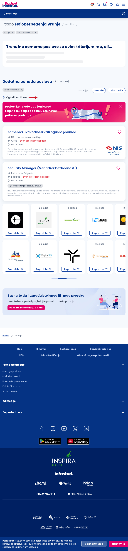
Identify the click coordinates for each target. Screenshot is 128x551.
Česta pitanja (68, 349)
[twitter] (75, 429)
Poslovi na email (11, 376)
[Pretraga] (99, 4)
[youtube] (64, 429)
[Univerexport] (53, 221)
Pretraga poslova (11, 371)
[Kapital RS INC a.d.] (25, 257)
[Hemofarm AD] (81, 257)
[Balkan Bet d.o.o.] (109, 221)
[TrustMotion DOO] (53, 257)
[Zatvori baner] (120, 106)
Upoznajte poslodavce (14, 381)
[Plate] (105, 4)
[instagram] (53, 429)
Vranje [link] (18, 335)
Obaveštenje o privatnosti (93, 355)
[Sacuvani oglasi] (111, 4)
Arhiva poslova (10, 391)
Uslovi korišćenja (50, 355)
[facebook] (42, 429)
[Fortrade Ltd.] (81, 221)
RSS (21, 355)
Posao (5, 335)
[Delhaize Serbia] (109, 257)
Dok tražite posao (11, 386)
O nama (41, 349)
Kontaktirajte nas (100, 349)
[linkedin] (86, 429)
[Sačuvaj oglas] (119, 132)
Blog (19, 349)
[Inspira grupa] (25, 221)
